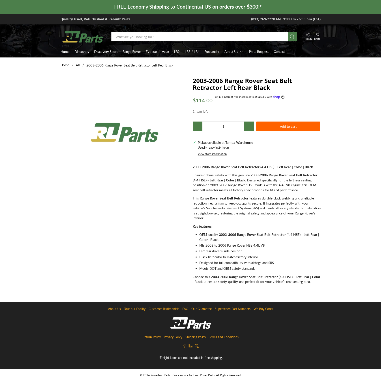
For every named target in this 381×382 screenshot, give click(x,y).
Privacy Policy (173, 337)
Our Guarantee (201, 309)
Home (65, 52)
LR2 (177, 52)
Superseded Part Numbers (232, 309)
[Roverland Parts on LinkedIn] (190, 346)
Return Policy (152, 337)
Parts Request (259, 52)
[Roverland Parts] (83, 36)
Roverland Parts (160, 375)
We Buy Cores (263, 309)
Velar (165, 52)
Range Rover (132, 52)
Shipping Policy (195, 337)
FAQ (185, 309)
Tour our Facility (135, 309)
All (78, 65)
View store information (212, 154)
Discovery (82, 52)
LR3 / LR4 (192, 52)
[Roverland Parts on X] (197, 346)
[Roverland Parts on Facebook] (184, 346)
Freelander (211, 52)
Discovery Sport (106, 52)
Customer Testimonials (164, 309)
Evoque (151, 52)
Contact (279, 52)
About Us (231, 52)
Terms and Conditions (224, 337)
